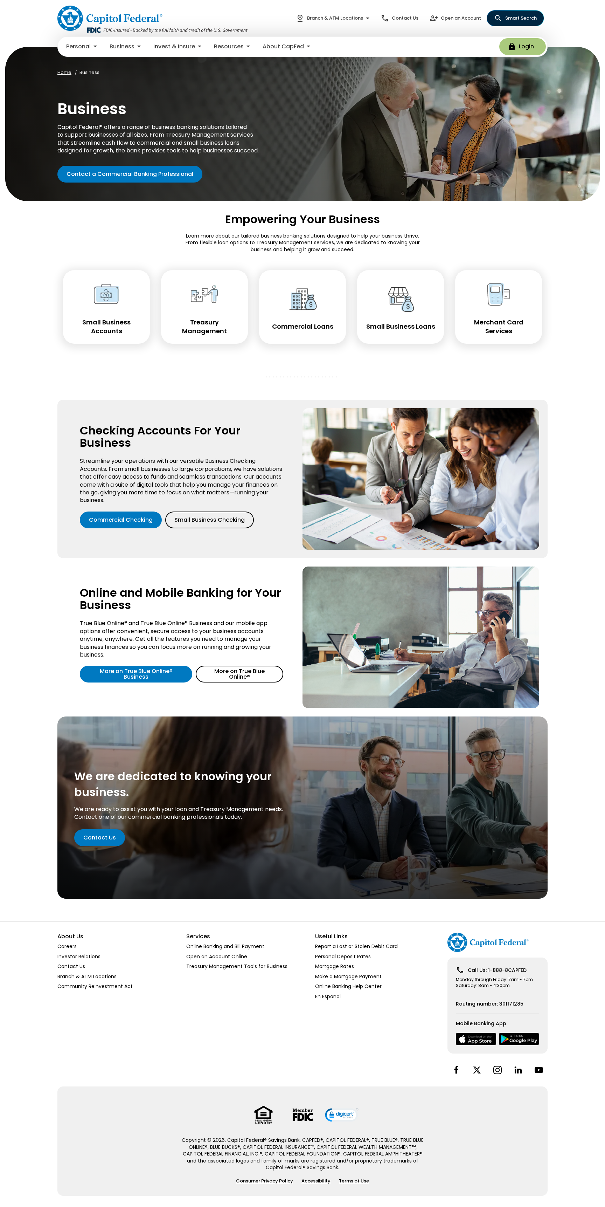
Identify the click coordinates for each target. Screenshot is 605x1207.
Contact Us (405, 18)
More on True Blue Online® (239, 674)
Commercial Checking (121, 520)
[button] (82, 46)
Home (64, 72)
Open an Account (461, 18)
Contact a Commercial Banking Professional (130, 174)
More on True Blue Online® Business (136, 674)
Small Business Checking (209, 520)
